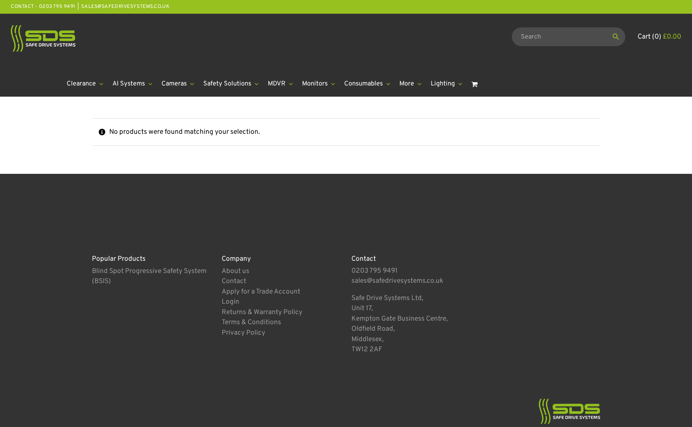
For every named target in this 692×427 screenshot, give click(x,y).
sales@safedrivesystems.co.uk (125, 7)
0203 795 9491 (374, 271)
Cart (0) (659, 36)
